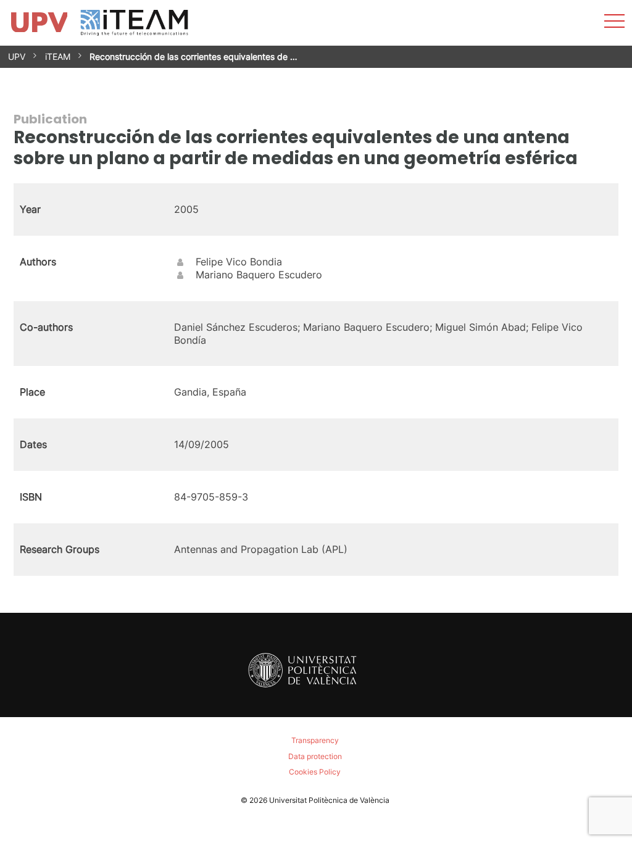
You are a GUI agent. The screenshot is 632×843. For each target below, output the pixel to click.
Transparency (315, 740)
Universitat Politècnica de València (329, 800)
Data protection (315, 756)
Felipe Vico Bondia (239, 261)
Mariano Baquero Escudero (259, 274)
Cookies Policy (315, 771)
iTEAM (57, 56)
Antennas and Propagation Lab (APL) (260, 549)
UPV (16, 56)
